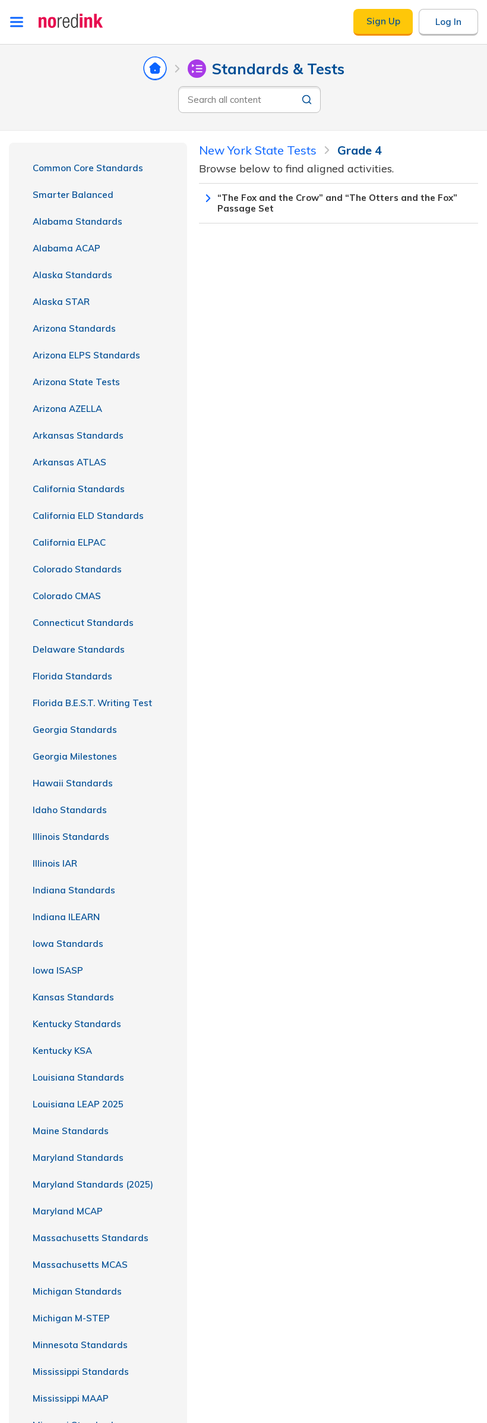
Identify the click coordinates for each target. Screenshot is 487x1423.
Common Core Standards (88, 168)
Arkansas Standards (78, 435)
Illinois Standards (71, 836)
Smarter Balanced (73, 194)
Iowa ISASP (58, 970)
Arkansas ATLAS (69, 462)
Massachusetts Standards (90, 1237)
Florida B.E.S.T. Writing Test (92, 703)
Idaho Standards (70, 810)
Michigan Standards (77, 1291)
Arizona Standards (74, 328)
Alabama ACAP (66, 248)
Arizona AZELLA (67, 408)
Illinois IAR (55, 863)
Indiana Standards (74, 890)
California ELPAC (69, 542)
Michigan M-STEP (71, 1318)
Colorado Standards (77, 569)
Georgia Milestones (75, 756)
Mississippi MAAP (71, 1398)
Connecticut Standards (83, 622)
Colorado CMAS (67, 596)
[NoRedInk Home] (71, 21)
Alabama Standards (77, 221)
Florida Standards (72, 676)
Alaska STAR (61, 301)
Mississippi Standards (81, 1371)
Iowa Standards (68, 943)
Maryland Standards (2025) (93, 1184)
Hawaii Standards (73, 783)
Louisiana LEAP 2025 (78, 1104)
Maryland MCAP (68, 1211)
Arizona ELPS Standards (86, 355)
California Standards (79, 489)
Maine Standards (71, 1130)
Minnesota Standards (80, 1344)
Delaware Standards (79, 649)
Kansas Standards (73, 997)
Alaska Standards (72, 275)
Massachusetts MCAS (80, 1264)
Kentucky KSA (62, 1050)
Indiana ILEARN (66, 917)
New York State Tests (258, 150)
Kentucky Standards (77, 1024)
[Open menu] (16, 22)
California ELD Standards (88, 515)
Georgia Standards (75, 729)
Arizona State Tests (76, 382)
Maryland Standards (78, 1157)
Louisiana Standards (78, 1077)
